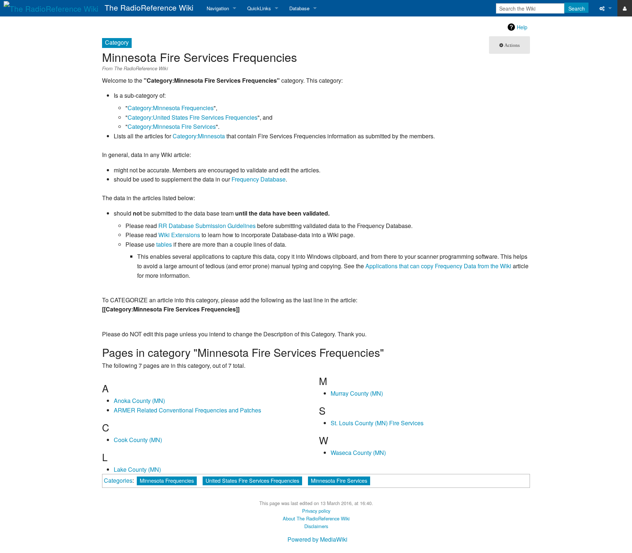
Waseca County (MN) (358, 452)
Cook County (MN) (138, 440)
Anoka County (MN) (139, 400)
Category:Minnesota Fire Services (172, 126)
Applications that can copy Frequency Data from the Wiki (438, 266)
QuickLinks (259, 8)
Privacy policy (316, 510)
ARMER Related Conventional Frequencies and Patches (187, 410)
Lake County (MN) (137, 469)
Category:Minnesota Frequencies (171, 108)
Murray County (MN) (357, 393)
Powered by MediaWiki (317, 539)
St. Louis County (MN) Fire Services (377, 423)
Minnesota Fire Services (339, 480)
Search (576, 8)
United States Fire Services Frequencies (252, 480)
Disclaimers (316, 526)
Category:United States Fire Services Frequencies (192, 117)
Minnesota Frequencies (167, 480)
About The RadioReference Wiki (316, 518)
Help (522, 27)
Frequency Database (259, 179)
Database (299, 8)
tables (164, 244)
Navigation (218, 8)
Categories (118, 480)
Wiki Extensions (179, 235)
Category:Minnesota (199, 136)
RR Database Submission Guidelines (207, 225)
